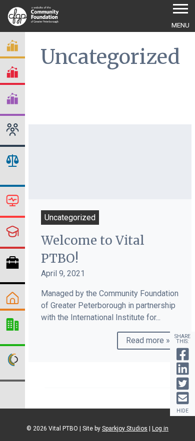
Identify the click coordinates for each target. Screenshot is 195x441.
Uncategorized (70, 217)
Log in (160, 428)
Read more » (148, 340)
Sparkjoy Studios (125, 428)
